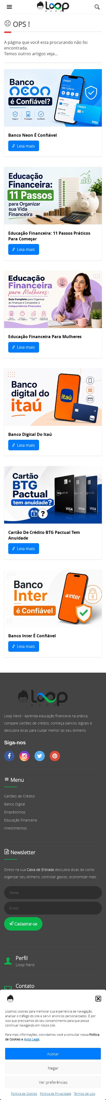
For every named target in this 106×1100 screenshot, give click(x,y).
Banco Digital (14, 804)
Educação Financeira (20, 820)
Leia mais (25, 146)
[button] (98, 998)
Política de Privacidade (55, 1093)
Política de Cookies (24, 1093)
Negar (53, 1068)
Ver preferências (53, 1082)
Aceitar (53, 1053)
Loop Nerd (25, 964)
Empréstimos (14, 812)
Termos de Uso (84, 1093)
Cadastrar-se (25, 924)
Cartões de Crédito (19, 796)
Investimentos (15, 828)
